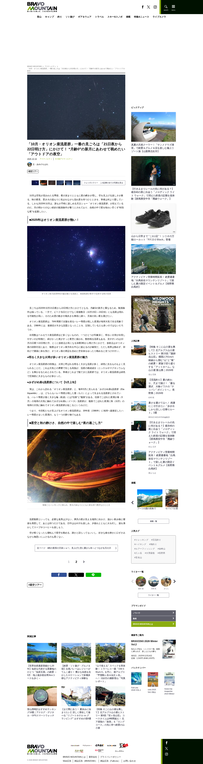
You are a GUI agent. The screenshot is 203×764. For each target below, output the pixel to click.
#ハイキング (140, 544)
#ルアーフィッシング (144, 549)
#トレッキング (141, 540)
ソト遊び (70, 16)
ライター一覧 (153, 595)
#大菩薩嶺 (150, 553)
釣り (60, 16)
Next (174, 502)
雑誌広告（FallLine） (110, 761)
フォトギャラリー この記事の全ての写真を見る (103, 183)
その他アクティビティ (64, 159)
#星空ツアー (33, 171)
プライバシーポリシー (110, 757)
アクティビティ (50, 66)
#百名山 (138, 557)
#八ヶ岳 (138, 553)
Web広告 (67, 761)
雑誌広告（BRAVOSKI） (85, 761)
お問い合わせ (129, 761)
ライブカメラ (159, 16)
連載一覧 (153, 521)
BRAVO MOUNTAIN (34, 66)
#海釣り (153, 544)
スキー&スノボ (114, 16)
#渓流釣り (156, 540)
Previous (132, 502)
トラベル (99, 16)
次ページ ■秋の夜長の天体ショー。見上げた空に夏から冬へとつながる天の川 (74, 548)
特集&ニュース (141, 16)
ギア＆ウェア (84, 16)
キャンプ (49, 16)
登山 (39, 16)
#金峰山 (161, 549)
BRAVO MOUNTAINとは (74, 757)
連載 (128, 16)
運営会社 (93, 757)
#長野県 (161, 553)
